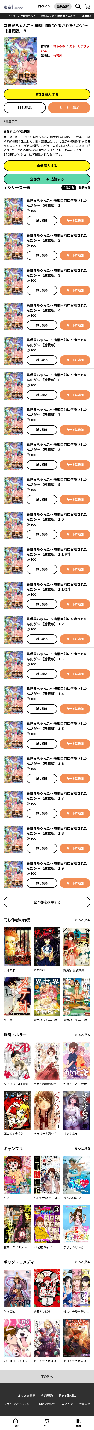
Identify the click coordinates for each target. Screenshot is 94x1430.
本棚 (78, 1425)
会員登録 (63, 6)
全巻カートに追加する (47, 179)
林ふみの (59, 46)
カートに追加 (69, 108)
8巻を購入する (47, 94)
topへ (47, 1376)
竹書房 (57, 55)
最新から (84, 187)
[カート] (87, 6)
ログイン (44, 6)
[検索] (78, 6)
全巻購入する (47, 166)
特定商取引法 (67, 1395)
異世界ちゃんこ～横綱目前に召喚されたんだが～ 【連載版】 (56, 16)
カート (47, 1425)
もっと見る (82, 920)
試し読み (25, 108)
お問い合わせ (47, 1404)
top (16, 1425)
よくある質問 (26, 1395)
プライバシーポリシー (18, 1404)
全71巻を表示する (47, 902)
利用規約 (47, 1395)
